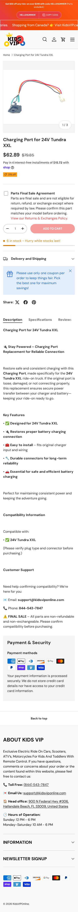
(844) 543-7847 (36, 785)
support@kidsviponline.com (44, 793)
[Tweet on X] (17, 302)
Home (6, 55)
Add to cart (52, 228)
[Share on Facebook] (25, 302)
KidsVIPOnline (21, 904)
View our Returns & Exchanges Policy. (39, 218)
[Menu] (72, 39)
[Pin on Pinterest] (34, 302)
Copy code (52, 15)
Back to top (39, 718)
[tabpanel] (39, 478)
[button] (63, 39)
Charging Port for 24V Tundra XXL (33, 55)
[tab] (12, 319)
